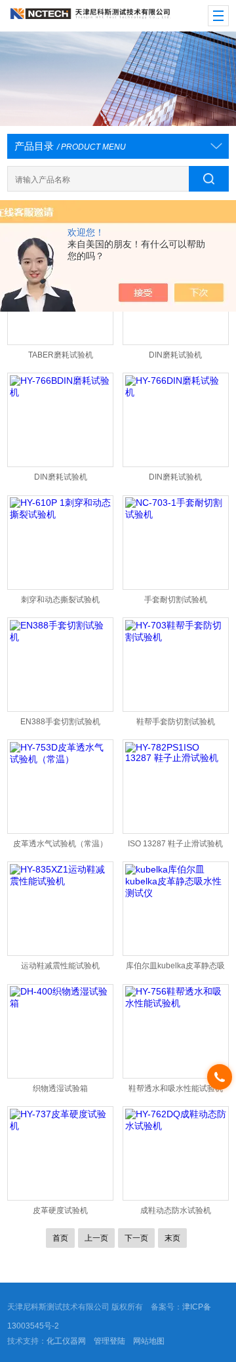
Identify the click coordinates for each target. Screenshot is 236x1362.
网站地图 (149, 1341)
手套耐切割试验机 (175, 599)
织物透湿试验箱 (60, 1088)
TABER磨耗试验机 (60, 355)
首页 (60, 1238)
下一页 (136, 1238)
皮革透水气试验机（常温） (60, 843)
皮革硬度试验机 (60, 1210)
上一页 (96, 1238)
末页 (172, 1238)
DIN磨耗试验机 (175, 355)
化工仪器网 (66, 1341)
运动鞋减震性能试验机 (60, 965)
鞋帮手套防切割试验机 (175, 721)
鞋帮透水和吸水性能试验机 (175, 1088)
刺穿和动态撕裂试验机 (60, 599)
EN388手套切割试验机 (60, 721)
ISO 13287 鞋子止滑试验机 (175, 843)
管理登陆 (109, 1341)
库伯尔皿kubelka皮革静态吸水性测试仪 (175, 968)
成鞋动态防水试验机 (175, 1210)
